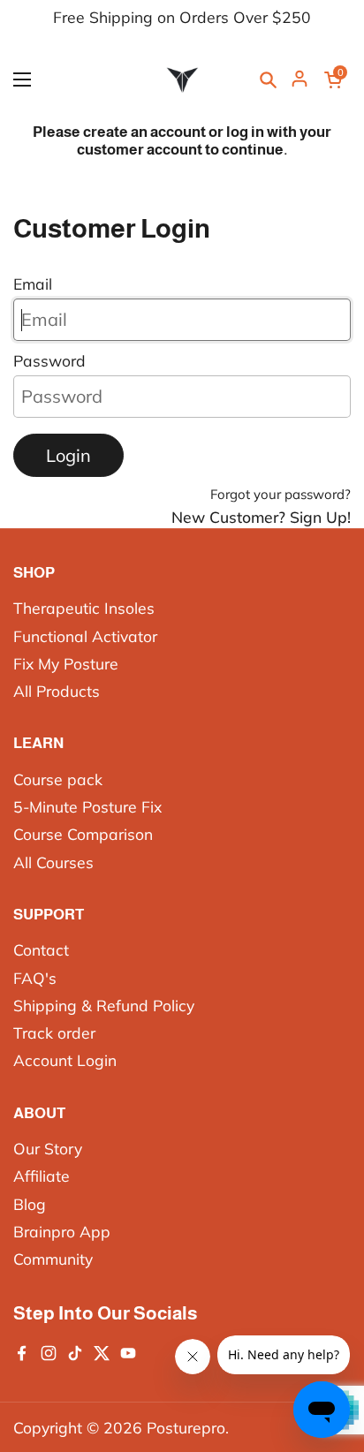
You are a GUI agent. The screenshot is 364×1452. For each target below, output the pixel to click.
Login (68, 455)
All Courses (53, 862)
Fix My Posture (65, 663)
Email (32, 283)
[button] (333, 79)
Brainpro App (61, 1231)
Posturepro (186, 1427)
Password (49, 360)
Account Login (65, 1060)
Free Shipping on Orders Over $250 (182, 18)
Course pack (57, 779)
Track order (54, 1032)
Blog (29, 1204)
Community (53, 1258)
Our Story (47, 1148)
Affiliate (41, 1175)
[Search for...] (267, 79)
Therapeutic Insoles (84, 607)
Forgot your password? (280, 494)
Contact (41, 949)
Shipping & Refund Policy (103, 1005)
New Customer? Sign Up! (261, 516)
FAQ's (35, 977)
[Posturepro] (182, 79)
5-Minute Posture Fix (87, 806)
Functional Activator (85, 636)
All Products (56, 690)
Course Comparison (83, 833)
